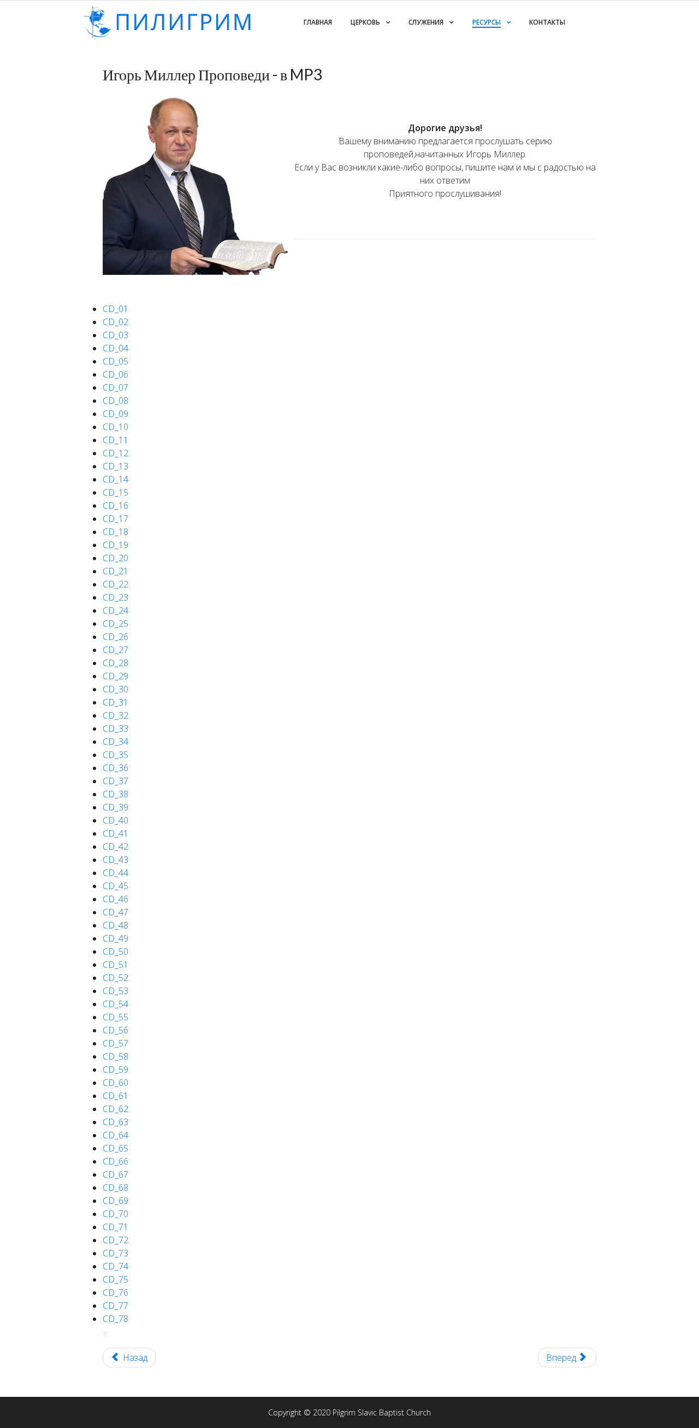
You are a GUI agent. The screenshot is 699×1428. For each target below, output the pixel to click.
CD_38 (115, 794)
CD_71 (115, 1227)
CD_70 (115, 1214)
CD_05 (115, 361)
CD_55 (115, 1017)
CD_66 (115, 1161)
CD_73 (115, 1253)
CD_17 (115, 519)
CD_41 (115, 833)
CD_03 (115, 335)
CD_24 (115, 610)
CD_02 (115, 322)
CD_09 (115, 414)
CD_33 (115, 728)
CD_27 (115, 650)
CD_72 (115, 1240)
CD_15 (115, 492)
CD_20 (115, 558)
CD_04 (115, 348)
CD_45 (115, 886)
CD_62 (115, 1109)
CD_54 (115, 1004)
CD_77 (115, 1306)
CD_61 (115, 1096)
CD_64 (115, 1135)
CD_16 (115, 505)
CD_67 (115, 1174)
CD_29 (115, 676)
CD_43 (115, 860)
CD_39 (115, 807)
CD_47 (115, 912)
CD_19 (115, 545)
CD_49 (115, 938)
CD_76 (115, 1292)
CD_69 (115, 1201)
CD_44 (115, 873)
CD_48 (115, 925)
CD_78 (115, 1319)
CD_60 (115, 1083)
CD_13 (115, 466)
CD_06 (115, 374)
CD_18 (115, 532)
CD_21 (115, 571)
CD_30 (115, 689)
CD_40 (115, 820)
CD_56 (115, 1030)
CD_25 (115, 624)
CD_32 (115, 715)
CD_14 (115, 479)
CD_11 (115, 440)
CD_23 (115, 597)
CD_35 (115, 755)
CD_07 (115, 387)
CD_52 (115, 978)
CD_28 (115, 663)
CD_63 (115, 1122)
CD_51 (115, 965)
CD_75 (115, 1279)
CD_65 (115, 1148)
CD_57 (115, 1043)
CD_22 (115, 584)
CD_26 (115, 637)
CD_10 (115, 427)
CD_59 (115, 1069)
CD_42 (115, 847)
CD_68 (115, 1188)
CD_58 (115, 1056)
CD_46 (115, 899)
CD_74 (115, 1266)
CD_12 (115, 453)
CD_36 (115, 768)
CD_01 (115, 309)
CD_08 (115, 401)
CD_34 (115, 742)
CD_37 (115, 781)
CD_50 (115, 951)
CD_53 (115, 991)
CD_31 (115, 702)
